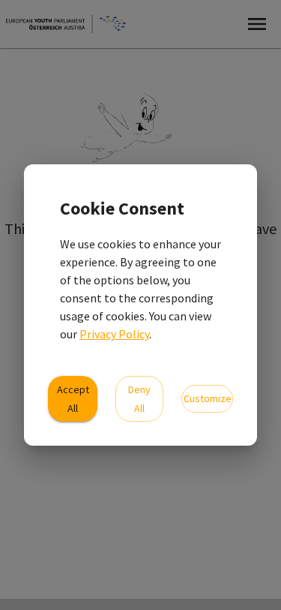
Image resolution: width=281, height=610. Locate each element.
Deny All (139, 399)
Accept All (73, 399)
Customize (208, 398)
